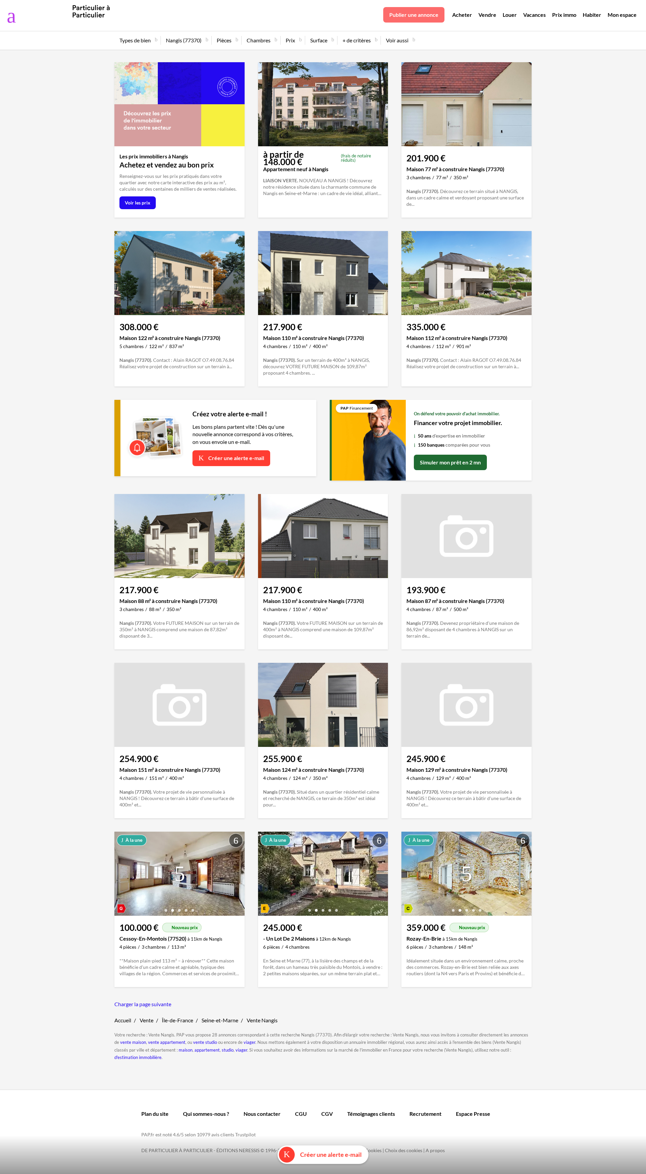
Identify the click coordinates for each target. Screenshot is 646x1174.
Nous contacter (262, 1113)
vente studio (205, 1042)
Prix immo (564, 14)
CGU (301, 1113)
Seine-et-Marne (220, 1020)
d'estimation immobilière (138, 1057)
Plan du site (155, 1113)
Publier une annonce (413, 14)
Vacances (534, 14)
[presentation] (121, 875)
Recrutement (425, 1113)
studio (228, 1050)
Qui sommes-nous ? (206, 1113)
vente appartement (166, 1042)
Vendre (487, 14)
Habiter (592, 14)
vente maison (133, 1042)
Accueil (122, 1020)
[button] (166, 907)
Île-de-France (177, 1020)
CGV (327, 1113)
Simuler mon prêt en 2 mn (450, 462)
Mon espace (622, 14)
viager (249, 1042)
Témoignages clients (371, 1113)
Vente (146, 1020)
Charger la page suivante (142, 1004)
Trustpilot (245, 1134)
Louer (510, 14)
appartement (207, 1050)
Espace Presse (473, 1113)
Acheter (462, 14)
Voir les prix (137, 202)
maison (185, 1050)
